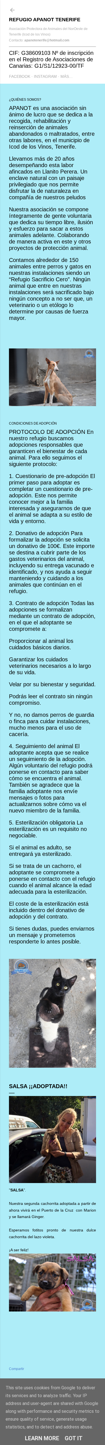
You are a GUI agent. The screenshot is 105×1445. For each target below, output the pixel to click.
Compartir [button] (16, 1369)
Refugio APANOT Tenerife (44, 19)
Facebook (19, 76)
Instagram (45, 76)
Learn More (42, 1438)
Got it (74, 1438)
